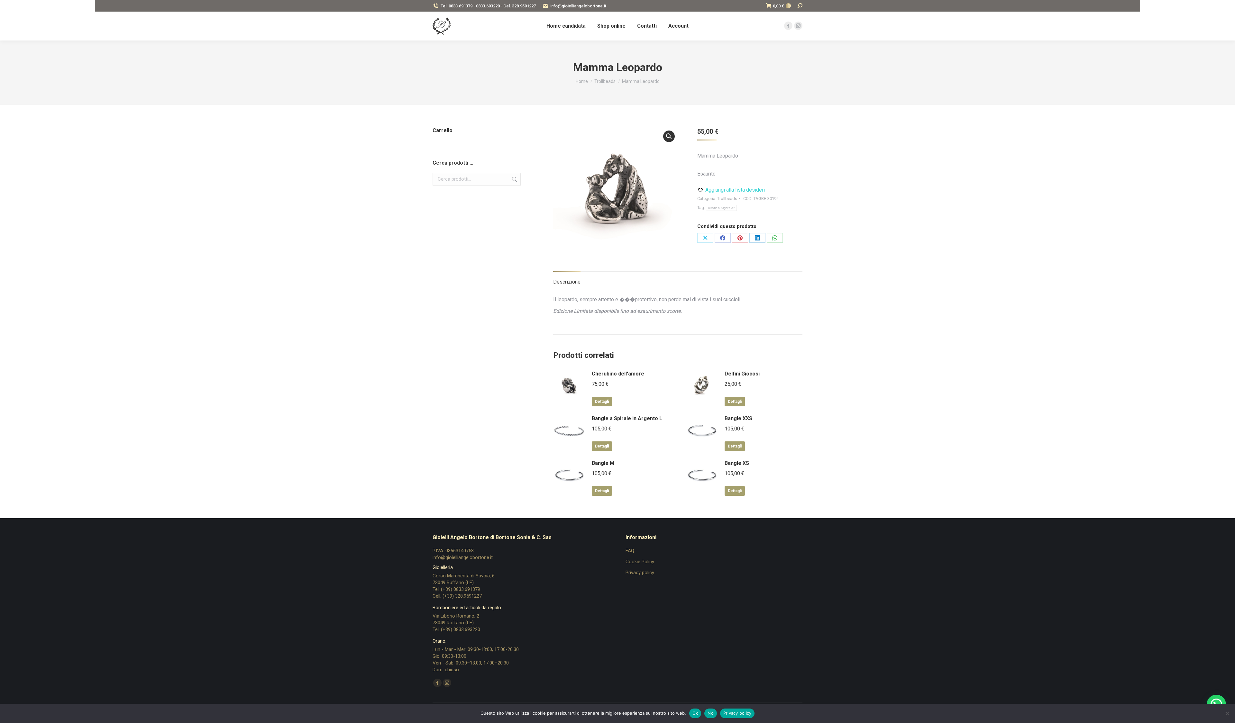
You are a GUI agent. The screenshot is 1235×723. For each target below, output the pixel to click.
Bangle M (603, 463)
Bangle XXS (738, 418)
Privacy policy (640, 572)
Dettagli (602, 401)
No (711, 713)
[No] (1227, 713)
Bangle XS (737, 463)
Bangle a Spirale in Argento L (627, 418)
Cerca (514, 179)
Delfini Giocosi (742, 374)
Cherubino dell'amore (618, 374)
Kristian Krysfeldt (721, 208)
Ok (695, 713)
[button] (669, 136)
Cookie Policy (640, 562)
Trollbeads (727, 198)
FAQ (630, 551)
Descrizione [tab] (567, 282)
